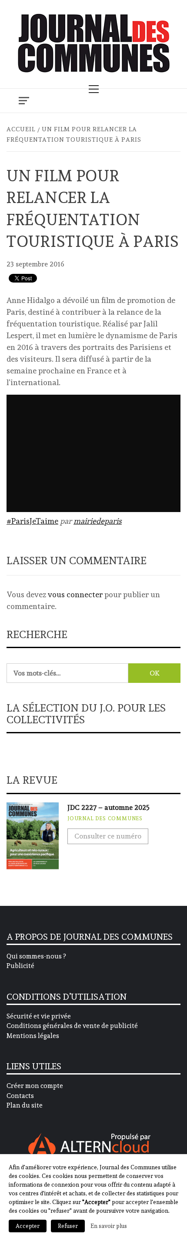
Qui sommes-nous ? (36, 956)
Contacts (20, 1096)
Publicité (20, 966)
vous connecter (75, 594)
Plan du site (25, 1105)
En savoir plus (108, 1225)
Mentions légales (33, 1036)
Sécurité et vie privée (39, 1016)
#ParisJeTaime (32, 521)
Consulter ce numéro (107, 836)
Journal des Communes (105, 818)
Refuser (68, 1226)
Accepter (28, 1226)
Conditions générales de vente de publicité (72, 1026)
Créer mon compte (35, 1086)
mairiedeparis (97, 521)
